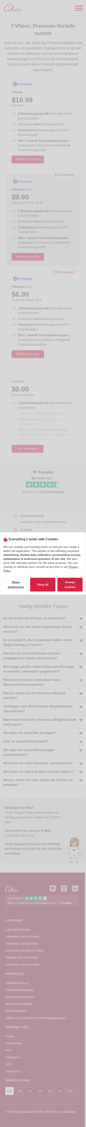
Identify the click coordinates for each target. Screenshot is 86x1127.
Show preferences (16, 585)
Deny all (42, 584)
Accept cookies (70, 585)
